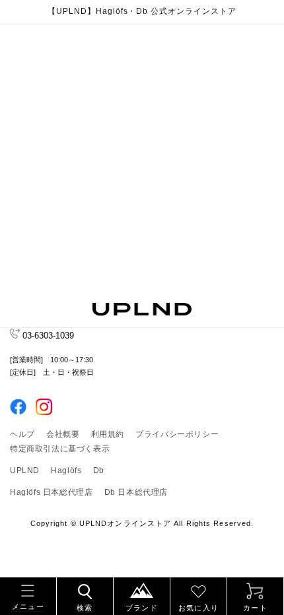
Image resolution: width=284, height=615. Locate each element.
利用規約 (107, 434)
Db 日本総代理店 (136, 492)
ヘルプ (22, 434)
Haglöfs (66, 470)
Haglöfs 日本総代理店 (51, 492)
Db (98, 470)
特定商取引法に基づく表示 (60, 448)
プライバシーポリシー (177, 434)
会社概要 (62, 434)
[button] (28, 594)
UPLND (25, 470)
